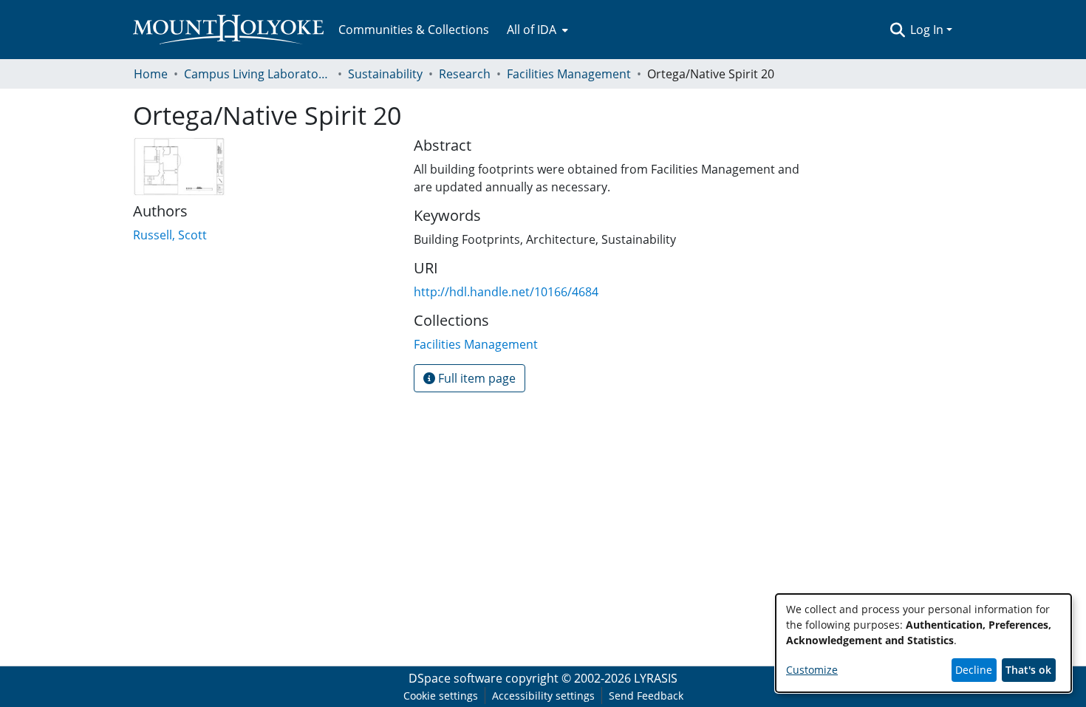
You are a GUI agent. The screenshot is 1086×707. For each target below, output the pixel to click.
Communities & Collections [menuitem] (413, 29)
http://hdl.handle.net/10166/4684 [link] (506, 292)
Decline (973, 670)
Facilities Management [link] (569, 74)
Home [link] (151, 74)
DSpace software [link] (455, 678)
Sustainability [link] (385, 74)
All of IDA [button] (531, 29)
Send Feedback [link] (646, 696)
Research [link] (465, 74)
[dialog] (923, 643)
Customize (812, 670)
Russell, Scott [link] (170, 235)
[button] (897, 29)
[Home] (228, 29)
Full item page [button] (475, 378)
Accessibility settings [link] (543, 696)
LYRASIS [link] (655, 678)
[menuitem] (536, 29)
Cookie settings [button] (440, 696)
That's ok (1028, 670)
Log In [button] (928, 29)
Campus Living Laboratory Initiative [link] (258, 74)
